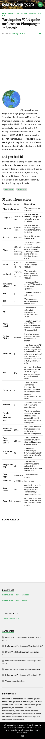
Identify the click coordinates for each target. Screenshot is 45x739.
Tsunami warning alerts (15, 681)
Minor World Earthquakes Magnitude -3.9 (23, 675)
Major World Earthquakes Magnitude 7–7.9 (24, 646)
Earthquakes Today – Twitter (14, 600)
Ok (23, 736)
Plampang (21, 189)
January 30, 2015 (18, 33)
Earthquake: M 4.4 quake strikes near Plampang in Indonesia (21, 24)
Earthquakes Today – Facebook (15, 594)
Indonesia (9, 189)
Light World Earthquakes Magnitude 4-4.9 (22, 14)
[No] (42, 730)
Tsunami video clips (10, 618)
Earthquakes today (18, 4)
